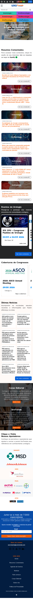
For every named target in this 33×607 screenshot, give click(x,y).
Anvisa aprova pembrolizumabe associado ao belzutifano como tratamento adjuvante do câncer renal (24, 337)
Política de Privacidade (16, 586)
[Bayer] (26, 488)
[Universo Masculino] (13, 502)
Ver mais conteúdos (23, 81)
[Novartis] (18, 486)
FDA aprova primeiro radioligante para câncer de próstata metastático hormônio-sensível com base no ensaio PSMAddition (8, 337)
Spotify (12, 57)
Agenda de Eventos (16, 567)
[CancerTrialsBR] (20, 502)
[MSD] (16, 459)
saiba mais (22, 243)
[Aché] (8, 487)
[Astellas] (16, 476)
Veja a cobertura (20, 294)
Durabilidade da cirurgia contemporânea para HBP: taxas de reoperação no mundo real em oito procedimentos (15, 124)
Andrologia (7, 13)
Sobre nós (16, 582)
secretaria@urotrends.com (16, 545)
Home (16, 559)
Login (30, 1)
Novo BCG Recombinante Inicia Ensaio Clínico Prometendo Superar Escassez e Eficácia (8, 370)
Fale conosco (16, 574)
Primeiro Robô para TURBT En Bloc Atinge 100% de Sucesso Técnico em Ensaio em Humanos (23, 370)
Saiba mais (16, 402)
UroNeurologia (23, 16)
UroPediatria (24, 20)
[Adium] (16, 493)
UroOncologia (7, 20)
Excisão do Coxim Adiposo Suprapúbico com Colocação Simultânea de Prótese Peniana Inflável (16, 76)
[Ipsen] (26, 493)
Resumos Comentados (16, 563)
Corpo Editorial (16, 578)
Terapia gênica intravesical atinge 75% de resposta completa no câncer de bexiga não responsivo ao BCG (23, 320)
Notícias (16, 570)
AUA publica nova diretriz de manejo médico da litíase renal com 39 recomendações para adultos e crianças (8, 321)
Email (16, 529)
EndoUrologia (7, 16)
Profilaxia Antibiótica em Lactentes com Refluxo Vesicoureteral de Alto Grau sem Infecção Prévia (15, 195)
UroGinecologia (24, 13)
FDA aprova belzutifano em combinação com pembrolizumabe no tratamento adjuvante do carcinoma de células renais (23, 354)
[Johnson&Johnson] (16, 464)
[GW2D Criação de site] (16, 592)
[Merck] (7, 493)
